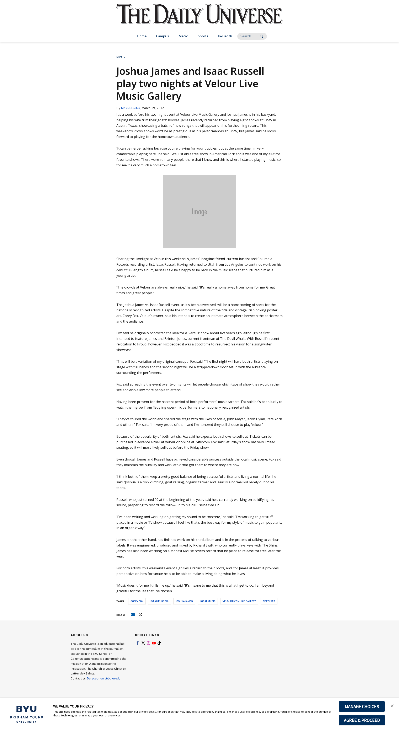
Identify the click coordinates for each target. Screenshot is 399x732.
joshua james (184, 601)
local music (208, 601)
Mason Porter (130, 108)
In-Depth (225, 36)
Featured (269, 601)
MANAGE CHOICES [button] (362, 706)
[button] (392, 705)
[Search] (261, 36)
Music (121, 56)
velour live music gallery (239, 601)
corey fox (137, 601)
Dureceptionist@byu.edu (103, 678)
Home (142, 36)
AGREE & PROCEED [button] (362, 720)
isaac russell (159, 601)
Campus (162, 36)
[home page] (199, 18)
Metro (183, 36)
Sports (203, 36)
